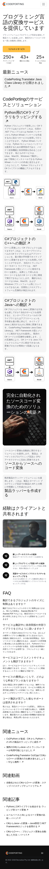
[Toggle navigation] (43, 4)
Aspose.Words (27, 611)
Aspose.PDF (8, 614)
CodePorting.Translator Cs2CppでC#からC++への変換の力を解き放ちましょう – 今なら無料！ (26, 758)
